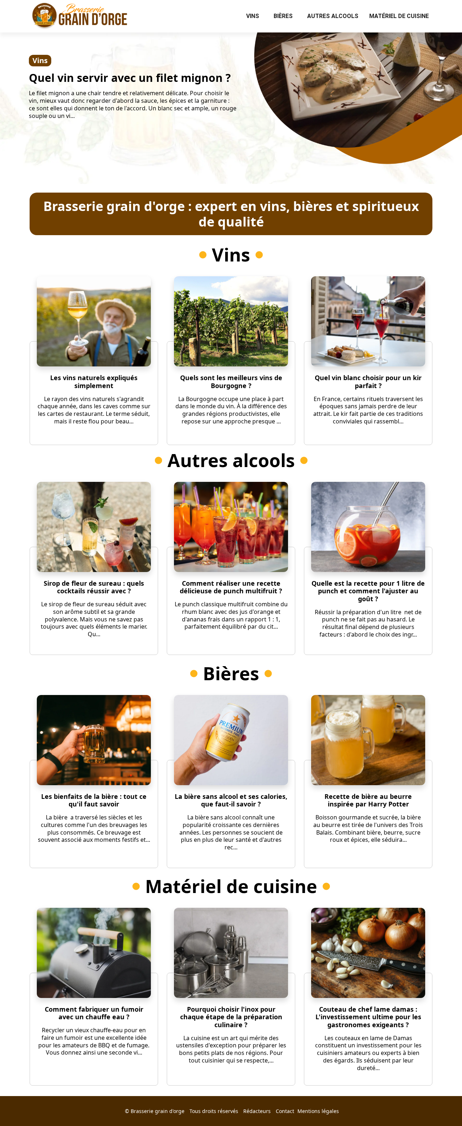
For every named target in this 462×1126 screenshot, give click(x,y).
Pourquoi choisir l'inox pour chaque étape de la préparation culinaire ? (231, 1017)
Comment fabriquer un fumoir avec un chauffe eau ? (94, 1013)
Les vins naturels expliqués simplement (94, 381)
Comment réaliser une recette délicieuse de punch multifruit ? (231, 587)
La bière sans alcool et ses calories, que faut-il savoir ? (231, 800)
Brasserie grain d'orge (157, 1111)
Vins (252, 16)
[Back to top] (442, 1106)
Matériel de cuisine (399, 16)
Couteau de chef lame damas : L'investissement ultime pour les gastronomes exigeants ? (368, 1017)
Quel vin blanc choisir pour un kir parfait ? (368, 381)
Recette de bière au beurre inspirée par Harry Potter (368, 800)
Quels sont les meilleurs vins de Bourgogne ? (231, 381)
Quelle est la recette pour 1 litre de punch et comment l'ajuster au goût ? (368, 591)
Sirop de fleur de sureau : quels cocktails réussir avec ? (94, 587)
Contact (285, 1111)
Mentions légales (318, 1111)
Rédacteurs (257, 1111)
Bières (283, 16)
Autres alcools (332, 16)
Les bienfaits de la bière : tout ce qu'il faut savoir (94, 800)
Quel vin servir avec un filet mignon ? (130, 77)
